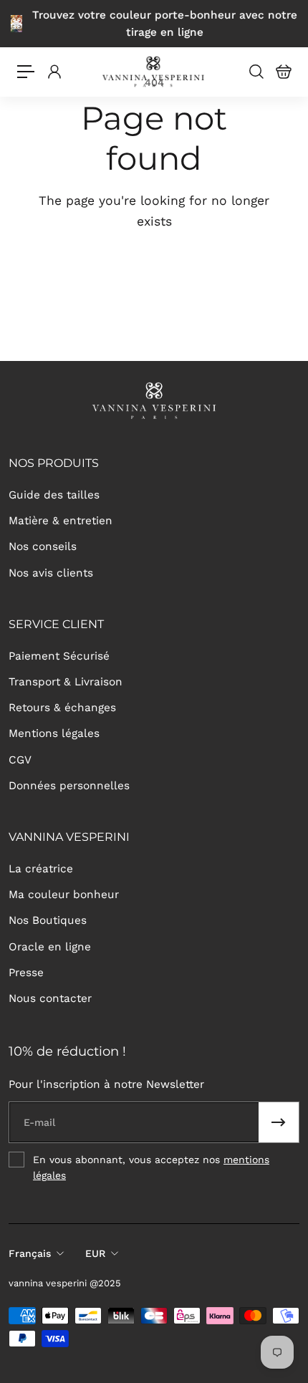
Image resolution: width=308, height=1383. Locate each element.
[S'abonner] (279, 1122)
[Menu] (25, 71)
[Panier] (283, 71)
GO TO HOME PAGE (154, 266)
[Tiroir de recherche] (255, 71)
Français (30, 1253)
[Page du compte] (53, 71)
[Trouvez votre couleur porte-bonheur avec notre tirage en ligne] (154, 23)
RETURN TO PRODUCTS (154, 314)
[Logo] (154, 72)
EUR (95, 1253)
